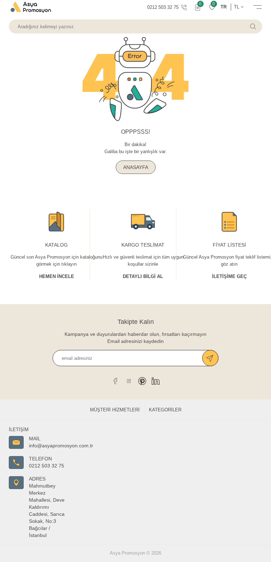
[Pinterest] (142, 380)
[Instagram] (129, 380)
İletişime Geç (229, 276)
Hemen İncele (56, 276)
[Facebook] (115, 380)
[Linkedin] (155, 380)
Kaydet (210, 358)
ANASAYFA (135, 167)
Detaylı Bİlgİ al (143, 276)
